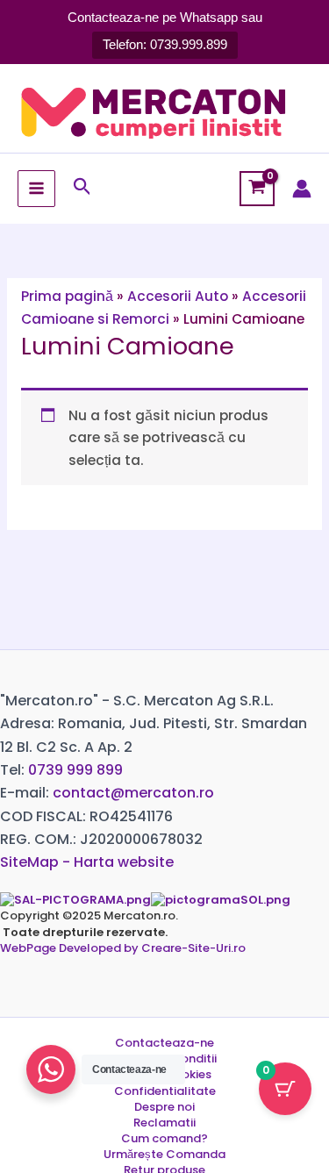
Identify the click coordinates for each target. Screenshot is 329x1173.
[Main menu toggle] (36, 189)
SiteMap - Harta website (87, 862)
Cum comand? (164, 1139)
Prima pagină (67, 296)
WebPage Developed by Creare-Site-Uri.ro (123, 948)
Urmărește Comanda (164, 1154)
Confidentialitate (165, 1091)
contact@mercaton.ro (133, 793)
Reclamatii (164, 1123)
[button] (82, 189)
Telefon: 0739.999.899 (165, 44)
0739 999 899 (75, 770)
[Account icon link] (301, 188)
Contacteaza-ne (164, 1043)
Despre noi (164, 1107)
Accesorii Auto (177, 296)
